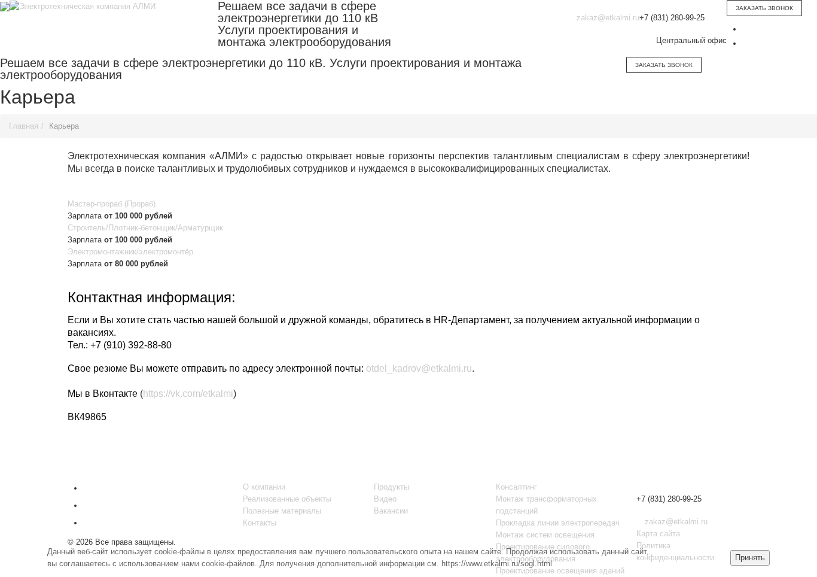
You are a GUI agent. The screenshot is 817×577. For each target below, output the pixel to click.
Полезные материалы (282, 510)
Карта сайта (658, 533)
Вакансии (391, 510)
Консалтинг (516, 486)
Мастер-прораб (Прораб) (112, 203)
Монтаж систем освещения (545, 534)
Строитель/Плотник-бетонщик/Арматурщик (145, 227)
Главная (23, 126)
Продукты (391, 486)
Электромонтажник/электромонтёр (130, 251)
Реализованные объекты (287, 498)
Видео (385, 498)
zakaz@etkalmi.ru (608, 17)
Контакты (259, 522)
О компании (264, 486)
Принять (750, 557)
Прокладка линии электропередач (558, 522)
